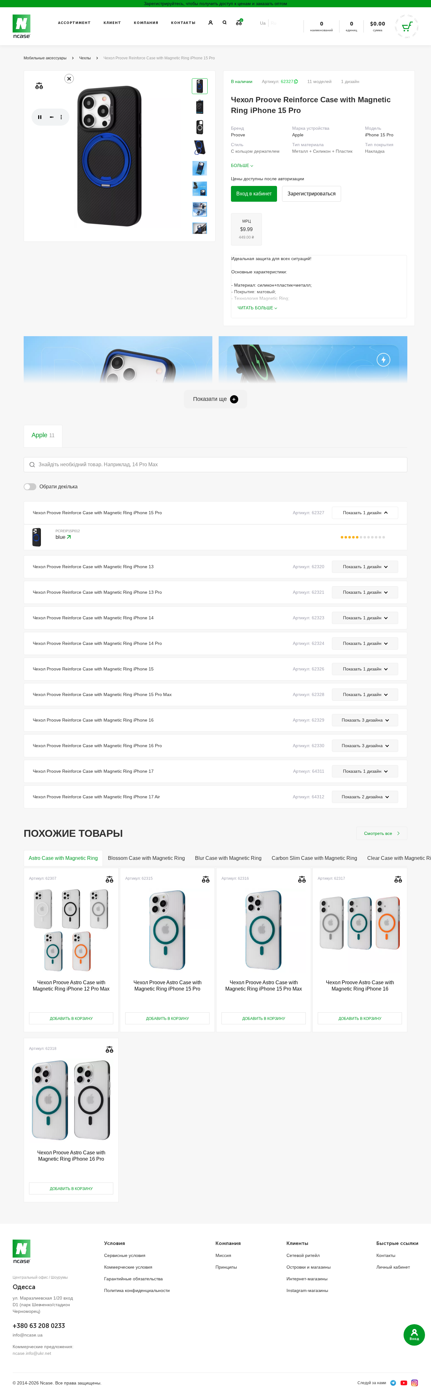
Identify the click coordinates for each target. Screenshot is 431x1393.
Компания (146, 23)
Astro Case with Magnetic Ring (63, 858)
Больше (240, 165)
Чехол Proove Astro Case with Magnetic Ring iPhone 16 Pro (71, 1156)
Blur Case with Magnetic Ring (228, 858)
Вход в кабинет (254, 193)
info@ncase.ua (28, 1334)
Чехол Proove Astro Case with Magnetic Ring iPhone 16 (360, 985)
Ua (263, 23)
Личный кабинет (393, 1267)
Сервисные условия (124, 1255)
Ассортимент (74, 23)
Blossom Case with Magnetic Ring (146, 858)
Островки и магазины (308, 1267)
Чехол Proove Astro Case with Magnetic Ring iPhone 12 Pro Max (71, 985)
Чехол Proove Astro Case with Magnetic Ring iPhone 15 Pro (167, 985)
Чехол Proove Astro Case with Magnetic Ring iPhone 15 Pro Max (263, 985)
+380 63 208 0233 (39, 1326)
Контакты (183, 23)
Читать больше (255, 308)
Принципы (226, 1267)
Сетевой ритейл (303, 1255)
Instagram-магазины (307, 1290)
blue (61, 537)
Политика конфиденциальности (137, 1290)
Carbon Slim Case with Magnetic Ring (314, 858)
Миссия (223, 1255)
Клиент (112, 23)
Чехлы (85, 58)
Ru (273, 23)
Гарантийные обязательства (133, 1278)
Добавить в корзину (71, 1018)
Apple (43, 435)
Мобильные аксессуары (45, 58)
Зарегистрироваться (311, 193)
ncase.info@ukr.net (32, 1353)
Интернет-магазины (307, 1278)
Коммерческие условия (128, 1267)
